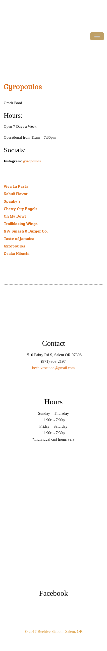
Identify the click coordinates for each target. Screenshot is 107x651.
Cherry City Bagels (20, 208)
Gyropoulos (23, 86)
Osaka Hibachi (16, 253)
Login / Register (25, 4)
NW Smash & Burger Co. (26, 231)
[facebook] (9, 275)
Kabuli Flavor (16, 193)
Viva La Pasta (16, 186)
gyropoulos (32, 161)
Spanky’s (12, 201)
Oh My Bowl (15, 216)
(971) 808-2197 (97, 19)
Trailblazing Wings (21, 223)
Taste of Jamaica (19, 238)
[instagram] (19, 275)
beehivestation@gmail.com (53, 368)
